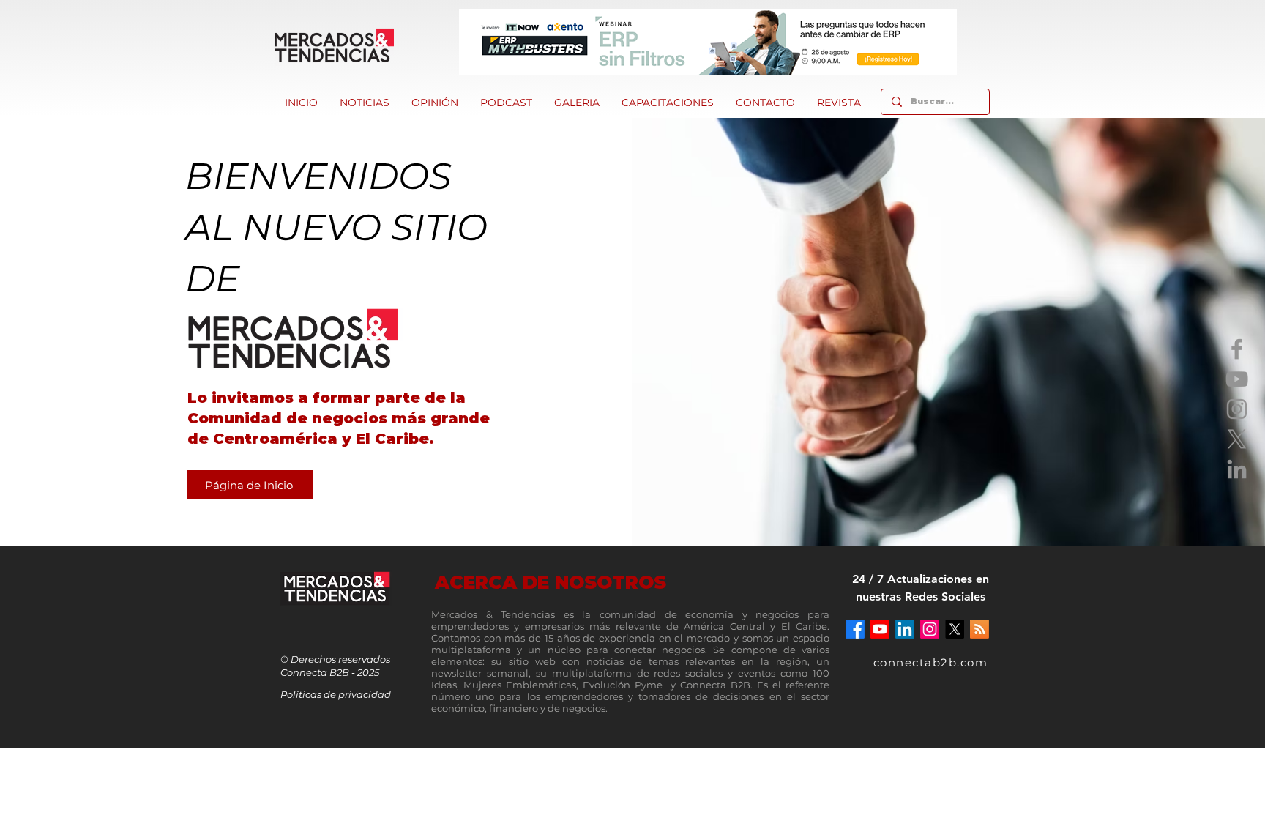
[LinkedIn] (1236, 469)
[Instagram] (1236, 409)
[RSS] (979, 629)
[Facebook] (1236, 348)
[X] (1236, 439)
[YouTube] (1236, 379)
